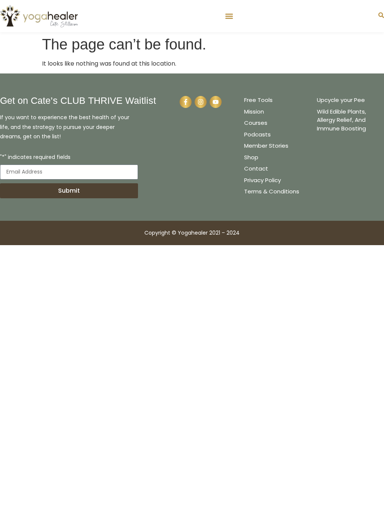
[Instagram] (201, 102)
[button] (229, 16)
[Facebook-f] (186, 102)
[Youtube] (216, 102)
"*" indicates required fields (35, 157)
